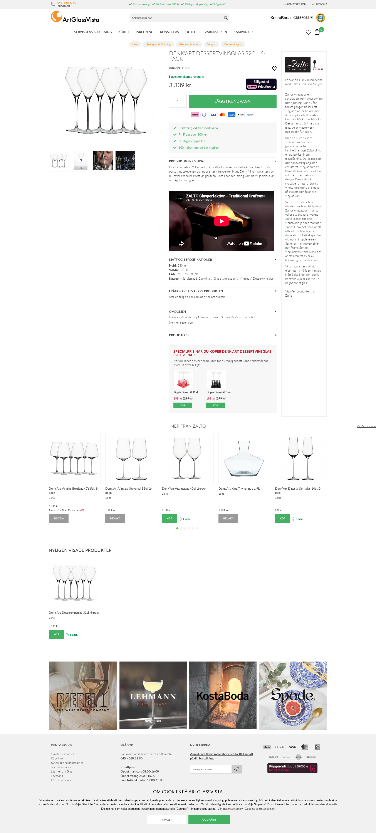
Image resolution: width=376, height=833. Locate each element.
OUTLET (191, 32)
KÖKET (123, 32)
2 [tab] (181, 531)
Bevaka (59, 518)
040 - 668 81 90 (66, 2)
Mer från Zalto (188, 426)
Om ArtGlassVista (62, 754)
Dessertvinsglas (263, 278)
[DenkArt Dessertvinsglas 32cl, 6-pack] (59, 160)
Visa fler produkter (366, 426)
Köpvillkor (57, 758)
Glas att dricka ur (225, 278)
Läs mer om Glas (61, 771)
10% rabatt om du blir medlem (199, 147)
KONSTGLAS (169, 32)
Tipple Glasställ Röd (185, 392)
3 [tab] (185, 531)
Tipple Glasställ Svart (219, 392)
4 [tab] (189, 531)
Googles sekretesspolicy (260, 809)
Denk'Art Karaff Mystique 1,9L (239, 488)
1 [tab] (177, 531)
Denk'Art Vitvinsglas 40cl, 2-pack (184, 488)
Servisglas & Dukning (196, 278)
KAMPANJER (243, 32)
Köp (169, 518)
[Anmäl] (237, 769)
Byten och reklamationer (67, 762)
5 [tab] (193, 531)
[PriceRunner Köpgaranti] (292, 772)
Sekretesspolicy (61, 767)
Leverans (57, 776)
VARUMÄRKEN (216, 32)
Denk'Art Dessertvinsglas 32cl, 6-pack (74, 612)
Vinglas (244, 278)
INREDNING (144, 32)
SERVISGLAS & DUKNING (93, 32)
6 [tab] (197, 531)
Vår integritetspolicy (230, 809)
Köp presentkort (61, 780)
